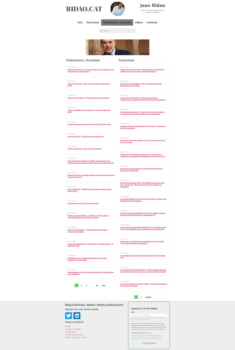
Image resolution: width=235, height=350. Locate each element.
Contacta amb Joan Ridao (74, 335)
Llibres (139, 22)
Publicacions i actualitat (117, 22)
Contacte (152, 22)
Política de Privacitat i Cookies (76, 337)
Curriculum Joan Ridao (73, 329)
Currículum (92, 22)
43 (97, 285)
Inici (80, 22)
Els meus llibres (70, 332)
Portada (68, 326)
